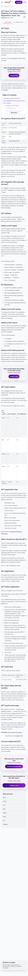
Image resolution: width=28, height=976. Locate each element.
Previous (2, 22)
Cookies (6, 967)
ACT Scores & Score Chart (14, 732)
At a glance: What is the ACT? (12, 98)
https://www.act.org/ (14, 140)
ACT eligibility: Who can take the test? (14, 100)
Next (26, 22)
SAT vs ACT (14, 58)
